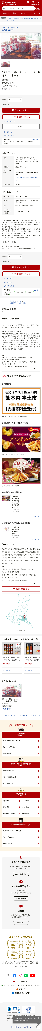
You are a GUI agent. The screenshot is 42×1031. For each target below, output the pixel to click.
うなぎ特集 (6, 801)
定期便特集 (25, 813)
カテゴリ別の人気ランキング (11, 740)
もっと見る (35, 516)
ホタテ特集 (25, 807)
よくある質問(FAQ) (21, 898)
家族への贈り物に (8, 843)
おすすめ (32, 13)
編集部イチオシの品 (9, 771)
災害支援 (22, 989)
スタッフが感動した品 (9, 777)
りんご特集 (6, 807)
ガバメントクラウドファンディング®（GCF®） (22, 985)
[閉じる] (39, 1018)
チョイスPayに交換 (8, 837)
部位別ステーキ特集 (9, 813)
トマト (19, 301)
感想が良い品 (7, 753)
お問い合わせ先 (9, 135)
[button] (38, 8)
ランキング (23, 13)
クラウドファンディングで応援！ (13, 831)
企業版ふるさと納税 (22, 993)
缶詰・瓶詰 (22, 303)
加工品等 (13, 303)
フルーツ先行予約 (8, 783)
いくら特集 (25, 801)
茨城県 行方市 (7, 709)
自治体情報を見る (22, 589)
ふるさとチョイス (22, 981)
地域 (14, 13)
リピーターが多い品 (9, 747)
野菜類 (12, 301)
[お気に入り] (38, 1027)
